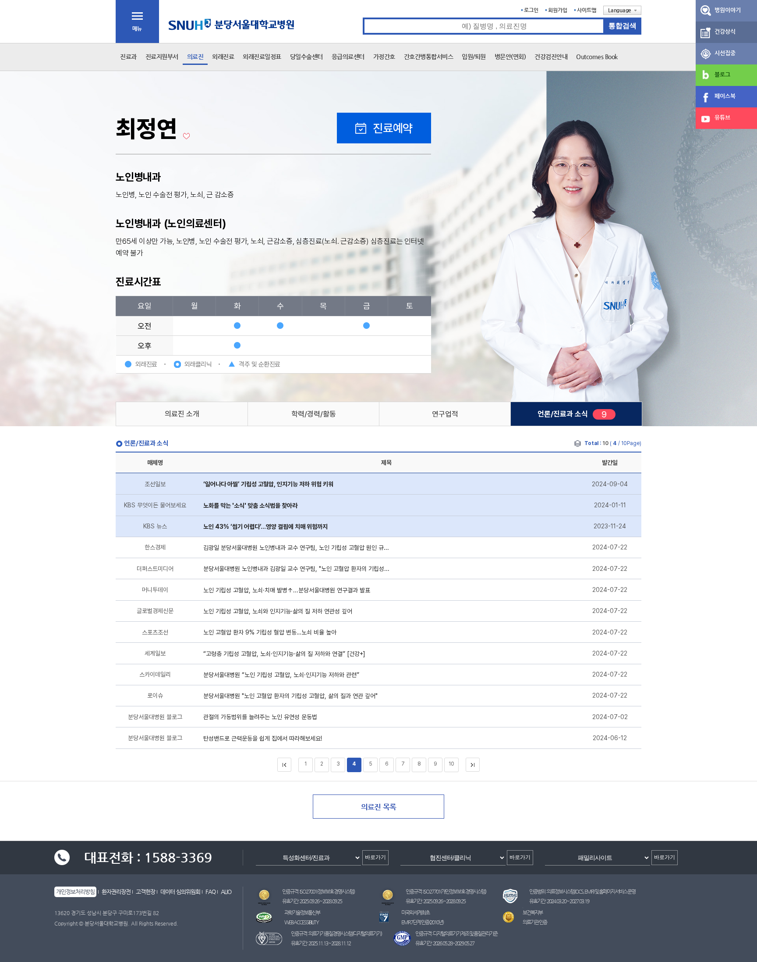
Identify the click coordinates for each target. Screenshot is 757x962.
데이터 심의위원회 (180, 891)
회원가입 (557, 10)
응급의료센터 (348, 56)
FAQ (210, 891)
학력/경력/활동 (313, 414)
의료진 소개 (182, 414)
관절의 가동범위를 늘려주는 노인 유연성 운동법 (260, 716)
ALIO (226, 891)
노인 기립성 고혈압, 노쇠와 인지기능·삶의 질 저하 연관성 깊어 (277, 611)
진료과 (128, 56)
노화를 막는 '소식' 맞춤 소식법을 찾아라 (250, 505)
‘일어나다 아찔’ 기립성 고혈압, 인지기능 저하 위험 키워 (268, 484)
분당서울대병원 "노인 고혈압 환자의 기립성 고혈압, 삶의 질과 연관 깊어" (290, 695)
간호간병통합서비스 (428, 56)
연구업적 (445, 414)
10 (451, 764)
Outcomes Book (597, 56)
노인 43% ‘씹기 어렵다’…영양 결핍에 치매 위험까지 (265, 526)
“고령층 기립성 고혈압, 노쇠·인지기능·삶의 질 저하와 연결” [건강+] (284, 653)
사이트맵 (586, 10)
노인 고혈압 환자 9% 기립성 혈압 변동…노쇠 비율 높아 (269, 632)
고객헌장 (145, 891)
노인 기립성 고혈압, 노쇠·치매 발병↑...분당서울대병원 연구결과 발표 (286, 590)
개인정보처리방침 (75, 891)
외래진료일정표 (262, 56)
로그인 (531, 10)
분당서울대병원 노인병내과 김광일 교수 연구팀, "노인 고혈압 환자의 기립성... (296, 568)
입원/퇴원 (474, 56)
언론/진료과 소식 (563, 414)
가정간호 (384, 56)
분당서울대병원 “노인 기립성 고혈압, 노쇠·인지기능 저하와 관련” (281, 674)
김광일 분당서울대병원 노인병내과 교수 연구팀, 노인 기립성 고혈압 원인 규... (296, 547)
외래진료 (223, 56)
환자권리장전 (116, 891)
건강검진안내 (550, 56)
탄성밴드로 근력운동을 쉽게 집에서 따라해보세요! (262, 738)
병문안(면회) (510, 56)
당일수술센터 (306, 56)
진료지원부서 (161, 56)
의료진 (195, 56)
